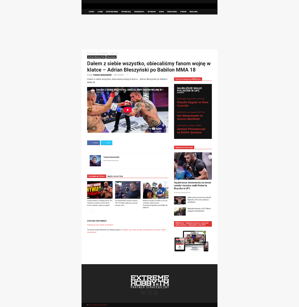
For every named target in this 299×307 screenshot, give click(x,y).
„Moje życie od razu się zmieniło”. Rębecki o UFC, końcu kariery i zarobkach (200, 199)
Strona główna (91, 53)
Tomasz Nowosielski (102, 75)
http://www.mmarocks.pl (111, 160)
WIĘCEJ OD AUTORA (115, 176)
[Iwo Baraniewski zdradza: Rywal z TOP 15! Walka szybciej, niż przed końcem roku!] (128, 190)
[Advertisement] (149, 32)
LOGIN (100, 12)
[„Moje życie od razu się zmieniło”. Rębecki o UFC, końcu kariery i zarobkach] (180, 200)
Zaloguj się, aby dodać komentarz (100, 225)
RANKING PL (139, 12)
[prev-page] (88, 211)
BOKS (161, 12)
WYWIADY (152, 12)
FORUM (183, 12)
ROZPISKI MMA (112, 12)
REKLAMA (194, 12)
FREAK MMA (172, 12)
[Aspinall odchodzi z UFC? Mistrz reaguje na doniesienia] (180, 211)
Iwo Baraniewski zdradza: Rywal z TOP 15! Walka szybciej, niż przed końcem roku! (126, 203)
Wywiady (111, 57)
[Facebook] (202, 1)
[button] (209, 12)
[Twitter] (210, 1)
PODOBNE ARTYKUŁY (97, 176)
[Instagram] (206, 1)
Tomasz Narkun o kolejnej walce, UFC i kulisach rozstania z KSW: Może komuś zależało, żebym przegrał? (99, 203)
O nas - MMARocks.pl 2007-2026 (97, 305)
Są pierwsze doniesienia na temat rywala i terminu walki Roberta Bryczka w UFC (192, 185)
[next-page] (92, 211)
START (91, 12)
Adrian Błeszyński (103, 53)
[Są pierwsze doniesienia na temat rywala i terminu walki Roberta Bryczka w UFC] (193, 166)
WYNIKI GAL (126, 12)
